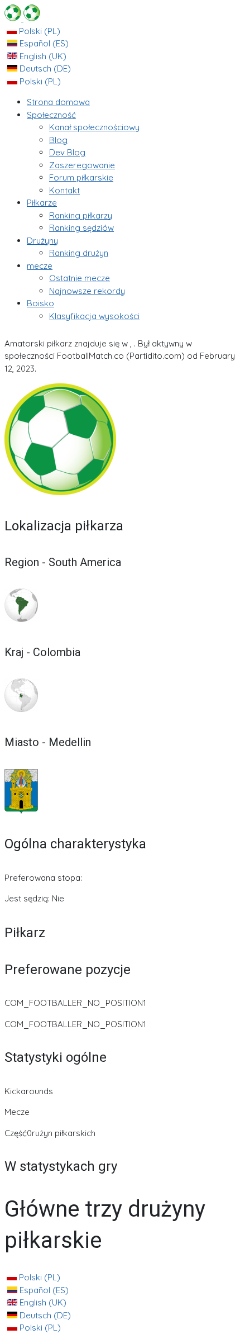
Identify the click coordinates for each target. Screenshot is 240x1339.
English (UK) (41, 56)
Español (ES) (43, 43)
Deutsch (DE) (44, 68)
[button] (51, 115)
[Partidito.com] (22, 18)
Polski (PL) (38, 31)
